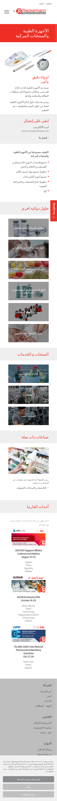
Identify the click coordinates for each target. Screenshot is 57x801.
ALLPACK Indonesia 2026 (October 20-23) (28, 598)
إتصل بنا (43, 137)
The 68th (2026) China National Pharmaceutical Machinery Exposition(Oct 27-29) (28, 651)
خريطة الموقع (44, 754)
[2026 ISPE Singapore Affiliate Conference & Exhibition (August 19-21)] (28, 537)
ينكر (28, 786)
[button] (53, 210)
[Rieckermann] (33, 11)
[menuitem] (49, 3)
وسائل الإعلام (44, 749)
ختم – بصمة (45, 732)
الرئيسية (48, 3)
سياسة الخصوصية (42, 727)
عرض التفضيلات (29, 794)
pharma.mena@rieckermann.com (35, 131)
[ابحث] (13, 11)
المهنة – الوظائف (43, 705)
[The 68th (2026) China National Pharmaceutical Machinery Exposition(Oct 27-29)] (28, 633)
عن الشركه (45, 691)
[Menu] (7, 11)
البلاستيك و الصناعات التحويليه (31, 487)
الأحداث (47, 701)
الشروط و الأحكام (42, 722)
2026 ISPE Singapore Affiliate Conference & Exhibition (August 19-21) (28, 554)
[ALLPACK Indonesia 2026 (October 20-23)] (28, 584)
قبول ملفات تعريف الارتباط (28, 779)
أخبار (49, 696)
